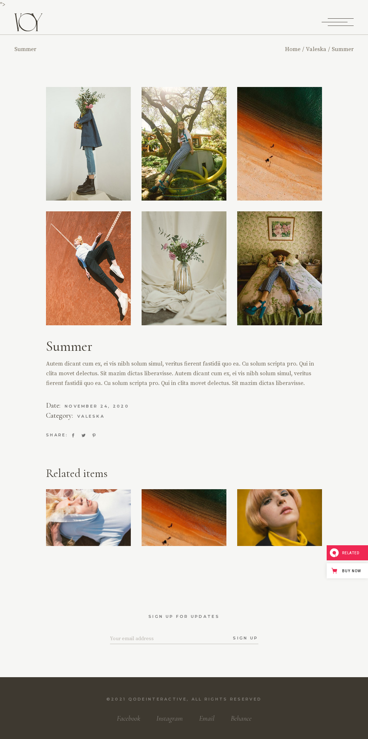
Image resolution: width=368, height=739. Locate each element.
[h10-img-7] (184, 268)
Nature (275, 527)
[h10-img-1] (279, 268)
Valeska (91, 416)
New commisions (184, 534)
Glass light (88, 539)
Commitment (280, 543)
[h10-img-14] (184, 144)
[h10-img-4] (88, 268)
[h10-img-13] (279, 144)
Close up (180, 527)
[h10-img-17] (88, 144)
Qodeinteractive (157, 699)
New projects (184, 543)
